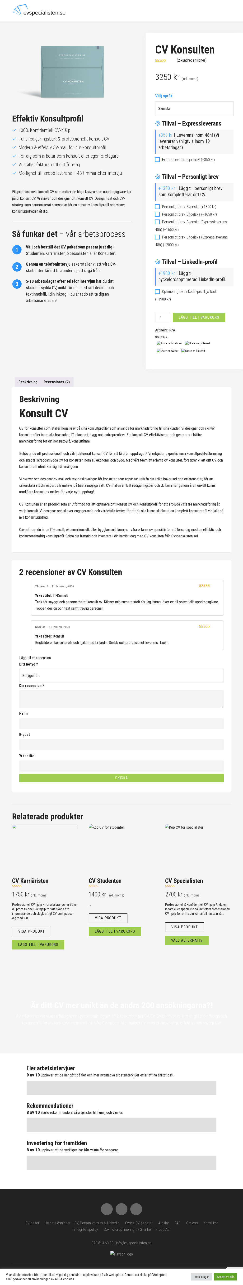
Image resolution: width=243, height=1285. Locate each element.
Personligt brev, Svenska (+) (188, 206)
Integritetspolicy (86, 1229)
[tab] (28, 382)
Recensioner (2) (57, 382)
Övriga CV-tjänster (139, 1223)
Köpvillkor (211, 1223)
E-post (24, 734)
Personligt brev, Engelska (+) (189, 214)
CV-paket (32, 1223)
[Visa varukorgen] (219, 10)
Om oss (192, 1223)
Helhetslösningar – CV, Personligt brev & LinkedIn (82, 1223)
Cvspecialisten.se (184, 536)
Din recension (31, 685)
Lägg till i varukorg (199, 317)
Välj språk (164, 95)
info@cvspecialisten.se (134, 1243)
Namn (23, 713)
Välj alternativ (186, 940)
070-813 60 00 (102, 1243)
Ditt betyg (28, 664)
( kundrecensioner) (191, 60)
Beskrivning (28, 382)
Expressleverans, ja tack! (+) (188, 159)
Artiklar (163, 1223)
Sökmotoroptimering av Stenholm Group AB (136, 1229)
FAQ (178, 1223)
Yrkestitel (27, 756)
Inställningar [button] (201, 1277)
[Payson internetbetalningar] (121, 1254)
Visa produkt (31, 931)
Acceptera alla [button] (225, 1277)
